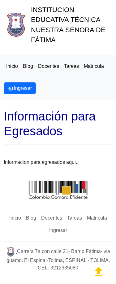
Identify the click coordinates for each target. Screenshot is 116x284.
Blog (28, 66)
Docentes (48, 66)
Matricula (94, 66)
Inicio (12, 66)
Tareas (71, 66)
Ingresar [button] (22, 88)
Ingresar (58, 230)
